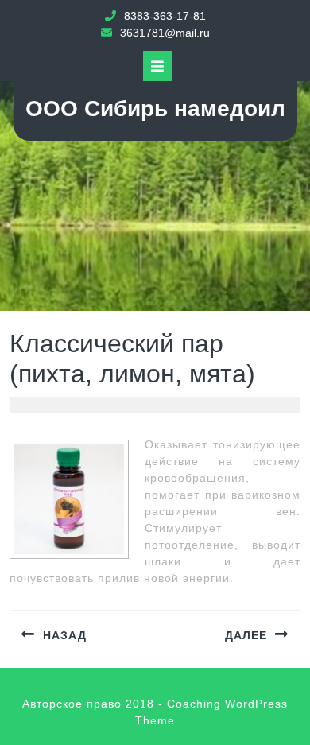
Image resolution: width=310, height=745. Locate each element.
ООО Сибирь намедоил (155, 108)
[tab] (157, 66)
